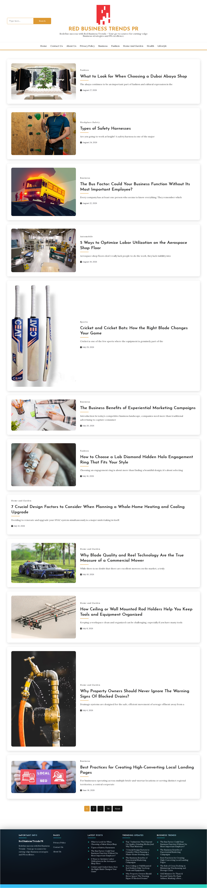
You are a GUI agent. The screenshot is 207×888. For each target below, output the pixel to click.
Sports (84, 322)
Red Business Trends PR (103, 29)
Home (43, 46)
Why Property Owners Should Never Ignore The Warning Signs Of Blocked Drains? (139, 876)
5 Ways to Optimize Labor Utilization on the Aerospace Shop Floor (103, 861)
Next (117, 808)
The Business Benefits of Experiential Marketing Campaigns (138, 408)
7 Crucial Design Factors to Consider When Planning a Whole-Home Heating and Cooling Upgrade (137, 852)
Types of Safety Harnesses (106, 128)
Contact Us (56, 46)
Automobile (86, 236)
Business (103, 46)
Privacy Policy (87, 46)
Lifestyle (162, 46)
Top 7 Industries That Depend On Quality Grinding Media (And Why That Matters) (140, 844)
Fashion (115, 46)
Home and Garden (133, 46)
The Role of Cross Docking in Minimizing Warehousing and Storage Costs (173, 868)
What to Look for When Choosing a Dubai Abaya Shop (133, 76)
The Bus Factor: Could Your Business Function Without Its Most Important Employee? (104, 853)
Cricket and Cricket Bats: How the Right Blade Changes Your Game (104, 869)
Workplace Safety (90, 122)
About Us (71, 46)
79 (108, 808)
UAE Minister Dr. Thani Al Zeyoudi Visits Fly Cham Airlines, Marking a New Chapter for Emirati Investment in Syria (174, 876)
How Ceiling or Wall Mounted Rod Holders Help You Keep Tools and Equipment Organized (138, 868)
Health (150, 46)
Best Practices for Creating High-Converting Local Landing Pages (174, 860)
